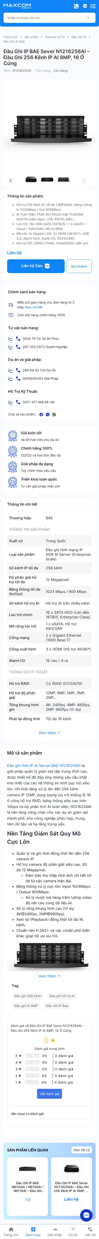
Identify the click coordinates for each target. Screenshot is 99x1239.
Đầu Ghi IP (79, 37)
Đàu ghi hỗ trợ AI (62, 996)
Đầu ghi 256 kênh (28, 996)
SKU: (7, 70)
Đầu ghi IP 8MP (26, 1006)
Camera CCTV (55, 37)
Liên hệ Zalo (32, 266)
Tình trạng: (43, 70)
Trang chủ (10, 37)
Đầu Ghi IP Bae (57, 1006)
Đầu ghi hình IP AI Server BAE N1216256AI (44, 765)
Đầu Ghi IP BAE (14, 41)
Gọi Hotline (79, 266)
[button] (10, 180)
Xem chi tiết (34, 307)
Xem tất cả (81, 1150)
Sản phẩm (31, 37)
